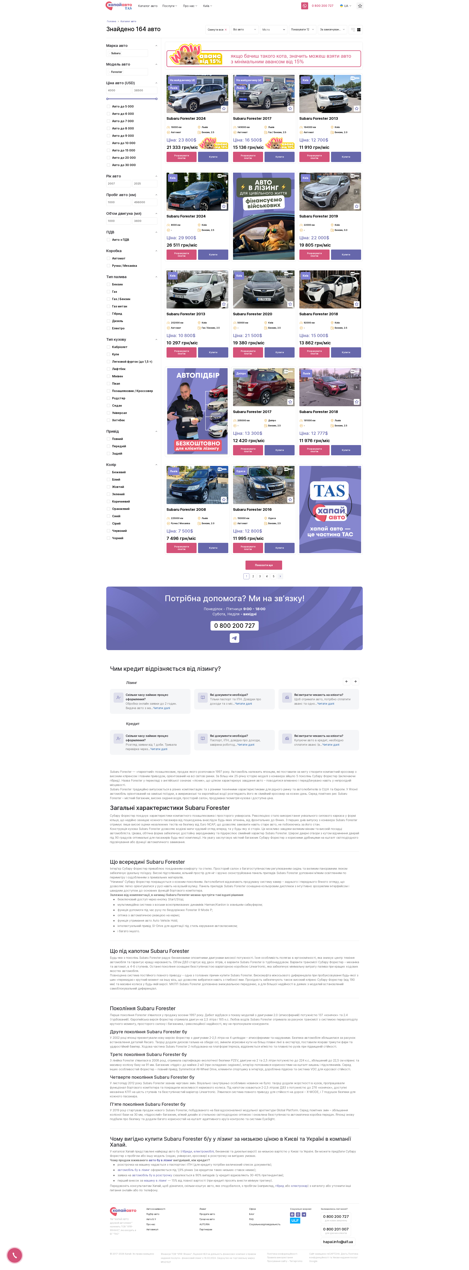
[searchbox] (124, 53)
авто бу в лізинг (161, 1160)
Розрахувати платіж (181, 156)
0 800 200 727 (322, 6)
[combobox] (244, 29)
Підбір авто (152, 1214)
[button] (224, 94)
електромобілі (204, 1151)
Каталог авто (148, 6)
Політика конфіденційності (282, 1253)
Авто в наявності (155, 1209)
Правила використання (280, 1257)
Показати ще (264, 565)
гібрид (279, 1186)
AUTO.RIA (205, 1224)
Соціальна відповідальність (264, 1224)
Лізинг (203, 1209)
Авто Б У (151, 1219)
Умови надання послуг (345, 1257)
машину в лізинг (155, 1180)
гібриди (187, 1151)
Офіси (252, 1209)
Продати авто (207, 1214)
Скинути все (216, 29)
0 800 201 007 (336, 1229)
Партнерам (206, 1229)
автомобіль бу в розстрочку (152, 1175)
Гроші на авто (207, 1219)
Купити (213, 156)
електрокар (299, 1186)
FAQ (251, 1219)
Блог (251, 1214)
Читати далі (161, 708)
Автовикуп (152, 1229)
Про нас (150, 1224)
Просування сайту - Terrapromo (284, 1261)
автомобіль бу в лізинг (134, 1170)
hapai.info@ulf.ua (338, 1242)
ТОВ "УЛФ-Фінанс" (181, 1254)
